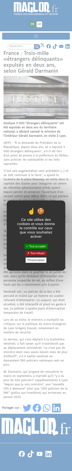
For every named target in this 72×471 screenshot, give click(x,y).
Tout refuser (37, 253)
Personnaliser (36, 260)
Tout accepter (37, 246)
